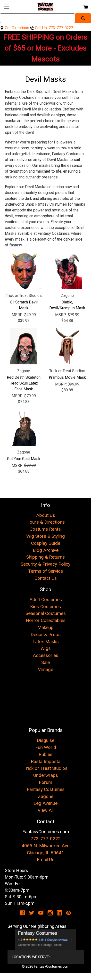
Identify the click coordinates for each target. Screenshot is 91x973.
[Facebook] (22, 912)
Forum (45, 782)
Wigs (46, 648)
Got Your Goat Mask (23, 458)
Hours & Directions (45, 522)
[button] (46, 940)
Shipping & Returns (45, 557)
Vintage (45, 669)
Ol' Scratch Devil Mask (24, 305)
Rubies (45, 754)
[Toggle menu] (6, 6)
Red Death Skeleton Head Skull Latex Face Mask (24, 383)
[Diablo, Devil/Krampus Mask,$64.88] (67, 271)
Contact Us (45, 578)
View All (46, 810)
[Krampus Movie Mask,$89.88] (67, 346)
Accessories (45, 655)
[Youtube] (40, 912)
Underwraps (45, 775)
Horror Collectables (46, 620)
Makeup (45, 627)
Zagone (45, 796)
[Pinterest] (68, 912)
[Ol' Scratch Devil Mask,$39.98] (24, 271)
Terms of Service (45, 571)
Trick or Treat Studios (45, 768)
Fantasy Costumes (46, 789)
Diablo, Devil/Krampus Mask (67, 305)
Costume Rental (46, 529)
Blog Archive (45, 550)
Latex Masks (46, 641)
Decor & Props (46, 634)
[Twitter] (31, 912)
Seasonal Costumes (45, 613)
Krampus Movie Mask (67, 377)
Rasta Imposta (45, 761)
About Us (45, 515)
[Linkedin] (59, 912)
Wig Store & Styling (45, 536)
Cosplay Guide (45, 543)
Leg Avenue (45, 803)
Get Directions (16, 27)
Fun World (45, 747)
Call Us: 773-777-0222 (53, 27)
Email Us (45, 859)
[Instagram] (50, 912)
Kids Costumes (45, 606)
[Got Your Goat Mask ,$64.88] (24, 427)
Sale (45, 662)
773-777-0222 (46, 838)
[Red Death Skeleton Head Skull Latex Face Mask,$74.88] (24, 346)
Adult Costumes (45, 599)
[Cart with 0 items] (85, 6)
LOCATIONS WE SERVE (30, 957)
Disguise (45, 740)
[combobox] (37, 18)
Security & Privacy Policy (45, 564)
